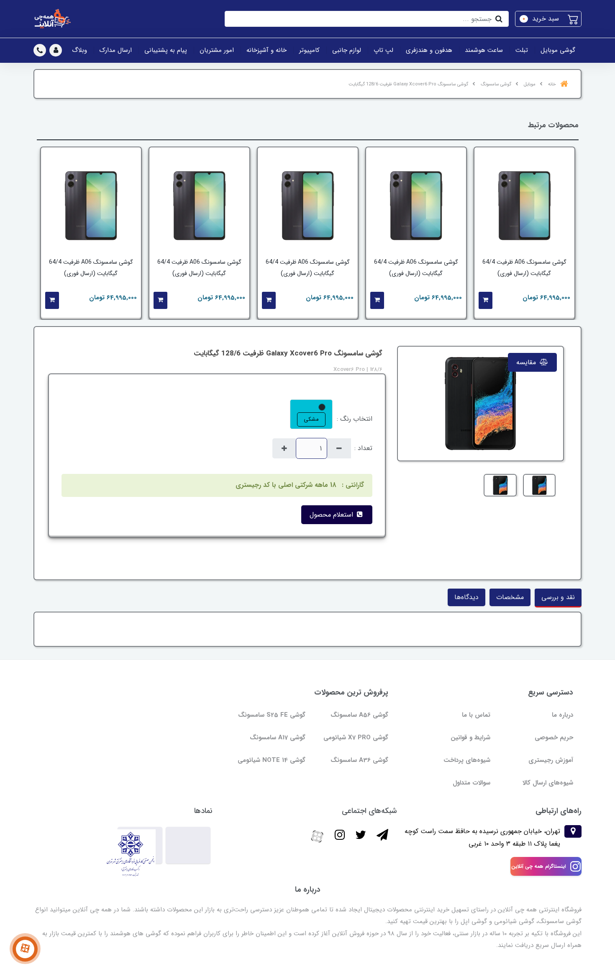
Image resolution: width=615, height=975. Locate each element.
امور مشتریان (217, 50)
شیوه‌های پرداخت (466, 760)
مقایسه (527, 362)
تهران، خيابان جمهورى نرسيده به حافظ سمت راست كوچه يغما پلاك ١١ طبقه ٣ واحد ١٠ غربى (482, 837)
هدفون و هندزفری (429, 50)
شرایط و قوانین (470, 738)
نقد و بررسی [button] (558, 597)
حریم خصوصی (554, 738)
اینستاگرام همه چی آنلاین (538, 866)
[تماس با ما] (25, 949)
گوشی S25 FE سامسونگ (271, 715)
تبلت (521, 50)
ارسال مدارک (116, 50)
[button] (548, 19)
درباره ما (562, 715)
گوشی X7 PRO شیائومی (355, 738)
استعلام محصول (332, 514)
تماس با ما (476, 715)
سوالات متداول (471, 783)
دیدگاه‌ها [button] (466, 597)
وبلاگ (79, 50)
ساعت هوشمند (484, 50)
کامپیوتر (309, 50)
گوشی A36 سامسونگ (359, 760)
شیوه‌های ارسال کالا (548, 783)
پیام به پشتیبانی (165, 50)
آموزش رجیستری (550, 760)
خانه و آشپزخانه (266, 50)
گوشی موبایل (558, 50)
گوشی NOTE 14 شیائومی (271, 760)
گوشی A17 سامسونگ (277, 738)
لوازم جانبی (346, 50)
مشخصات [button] (510, 597)
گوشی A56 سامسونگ (359, 715)
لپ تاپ (383, 50)
